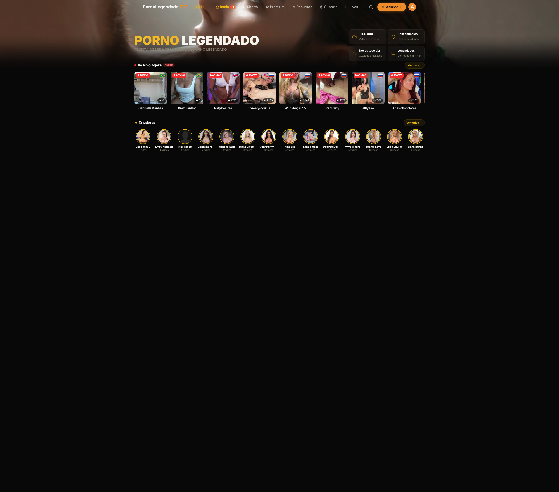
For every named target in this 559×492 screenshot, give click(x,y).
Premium (277, 7)
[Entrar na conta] (412, 7)
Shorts (252, 7)
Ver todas (412, 122)
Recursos (304, 7)
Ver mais (413, 65)
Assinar (392, 7)
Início (227, 7)
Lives (353, 7)
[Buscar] (371, 7)
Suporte (330, 7)
